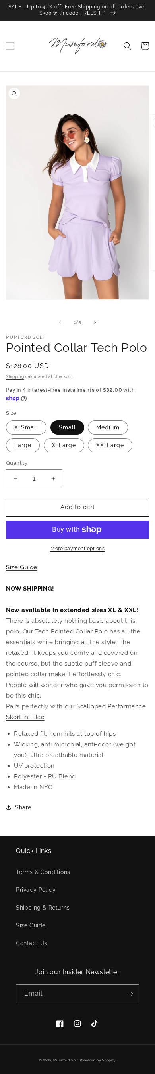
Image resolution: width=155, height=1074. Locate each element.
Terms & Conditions (43, 872)
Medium (108, 427)
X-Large (64, 445)
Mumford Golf (65, 1060)
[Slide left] (60, 322)
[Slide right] (95, 322)
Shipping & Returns (43, 907)
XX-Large (110, 445)
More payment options (77, 548)
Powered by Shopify (98, 1060)
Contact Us (32, 943)
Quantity (16, 463)
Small (67, 427)
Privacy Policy (36, 890)
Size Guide (31, 925)
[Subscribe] (130, 993)
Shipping (15, 376)
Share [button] (23, 807)
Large (22, 445)
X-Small (26, 427)
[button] (10, 46)
